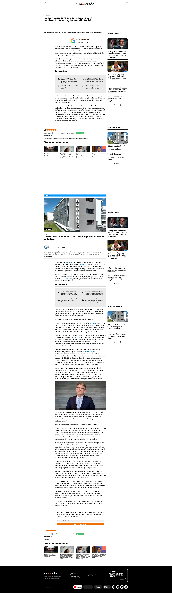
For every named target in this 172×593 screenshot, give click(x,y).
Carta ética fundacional (75, 574)
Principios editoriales (74, 576)
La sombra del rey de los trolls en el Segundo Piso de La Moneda (69, 87)
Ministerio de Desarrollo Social (60, 138)
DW (52, 246)
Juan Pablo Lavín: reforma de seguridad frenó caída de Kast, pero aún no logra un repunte (117, 99)
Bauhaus (68, 262)
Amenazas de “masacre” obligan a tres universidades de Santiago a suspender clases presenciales (94, 79)
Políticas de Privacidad (75, 577)
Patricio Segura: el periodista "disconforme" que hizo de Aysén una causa (117, 157)
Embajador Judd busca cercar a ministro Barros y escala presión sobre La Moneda (117, 54)
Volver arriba (47, 587)
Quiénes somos (73, 573)
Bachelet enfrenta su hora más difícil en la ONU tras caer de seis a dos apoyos (117, 77)
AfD (63, 428)
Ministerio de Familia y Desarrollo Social (78, 138)
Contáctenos (90, 577)
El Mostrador (49, 28)
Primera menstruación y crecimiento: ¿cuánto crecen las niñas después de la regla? (94, 87)
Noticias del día (115, 127)
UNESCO (76, 337)
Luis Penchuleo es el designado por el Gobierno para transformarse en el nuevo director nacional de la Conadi (99, 155)
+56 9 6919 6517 (47, 578)
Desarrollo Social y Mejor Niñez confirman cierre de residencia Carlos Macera (50, 154)
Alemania (83, 264)
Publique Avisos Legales (93, 575)
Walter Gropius (90, 352)
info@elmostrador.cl (55, 578)
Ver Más (117, 104)
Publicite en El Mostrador (93, 574)
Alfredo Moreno (48, 138)
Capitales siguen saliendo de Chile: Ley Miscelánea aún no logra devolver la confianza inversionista (117, 90)
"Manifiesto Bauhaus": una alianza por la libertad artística (117, 148)
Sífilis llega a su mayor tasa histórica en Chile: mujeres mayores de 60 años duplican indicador (69, 80)
